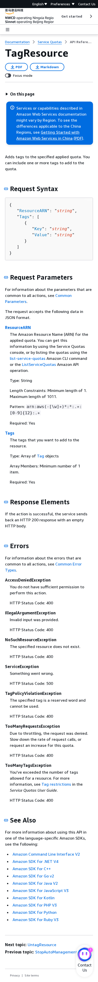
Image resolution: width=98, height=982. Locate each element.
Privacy (15, 975)
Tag (40, 455)
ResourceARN (33, 210)
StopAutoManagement (56, 951)
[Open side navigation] (7, 30)
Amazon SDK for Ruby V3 (36, 919)
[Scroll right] (90, 16)
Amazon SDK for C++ (32, 868)
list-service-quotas (27, 358)
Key (38, 228)
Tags (24, 216)
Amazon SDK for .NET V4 (35, 861)
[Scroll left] (58, 16)
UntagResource (42, 944)
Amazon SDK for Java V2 (35, 883)
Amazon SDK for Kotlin (34, 897)
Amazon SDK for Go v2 (33, 875)
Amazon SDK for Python (35, 912)
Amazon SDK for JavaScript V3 (41, 890)
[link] (81, 41)
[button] (19, 94)
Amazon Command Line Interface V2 (46, 854)
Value (40, 234)
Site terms (32, 975)
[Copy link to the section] (6, 188)
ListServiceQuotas (39, 364)
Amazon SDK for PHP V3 (35, 905)
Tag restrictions (56, 784)
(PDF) (78, 138)
